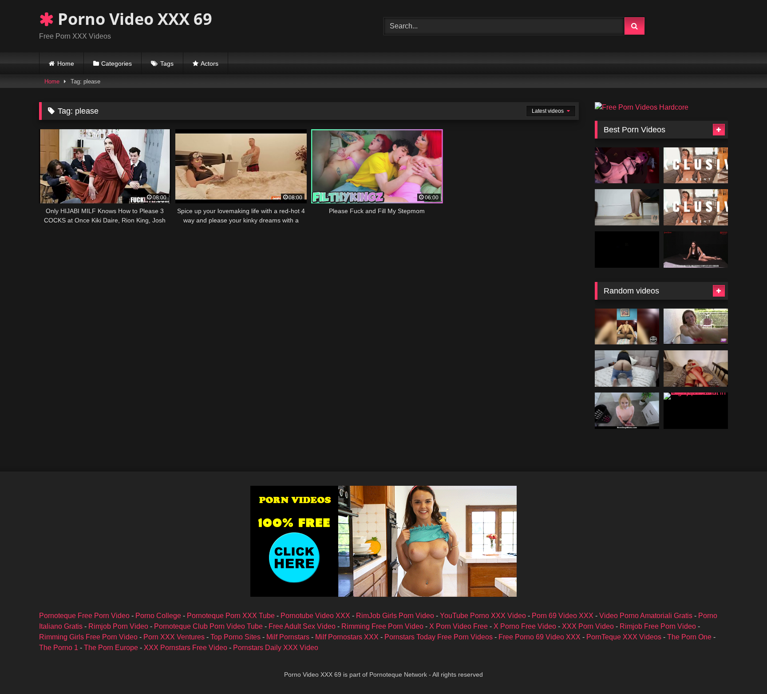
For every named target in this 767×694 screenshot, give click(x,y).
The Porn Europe (111, 647)
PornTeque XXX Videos (623, 637)
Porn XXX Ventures (174, 637)
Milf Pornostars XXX (347, 637)
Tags (167, 63)
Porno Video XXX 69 (133, 19)
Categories (116, 63)
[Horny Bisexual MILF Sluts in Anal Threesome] (696, 368)
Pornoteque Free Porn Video (84, 615)
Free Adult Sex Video (302, 626)
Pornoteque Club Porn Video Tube (208, 626)
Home (65, 63)
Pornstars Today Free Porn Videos (438, 637)
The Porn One (689, 637)
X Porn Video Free (458, 626)
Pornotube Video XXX (315, 615)
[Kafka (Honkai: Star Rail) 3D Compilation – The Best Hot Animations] (627, 165)
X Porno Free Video (525, 626)
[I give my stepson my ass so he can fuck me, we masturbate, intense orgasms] (627, 368)
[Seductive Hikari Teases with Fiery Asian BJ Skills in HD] (696, 165)
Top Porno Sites (235, 637)
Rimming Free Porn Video (382, 626)
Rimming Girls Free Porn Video (88, 637)
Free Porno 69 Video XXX (539, 637)
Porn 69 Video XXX (562, 615)
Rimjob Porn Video (118, 626)
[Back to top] (739, 667)
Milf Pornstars (287, 637)
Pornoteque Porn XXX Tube (231, 615)
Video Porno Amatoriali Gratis (645, 615)
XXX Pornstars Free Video (185, 647)
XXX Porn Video (588, 626)
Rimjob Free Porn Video (658, 626)
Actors (209, 63)
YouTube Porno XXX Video (483, 615)
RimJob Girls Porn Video (395, 615)
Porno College (158, 615)
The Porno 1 (58, 647)
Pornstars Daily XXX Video (275, 647)
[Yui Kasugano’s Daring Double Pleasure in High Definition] (696, 207)
